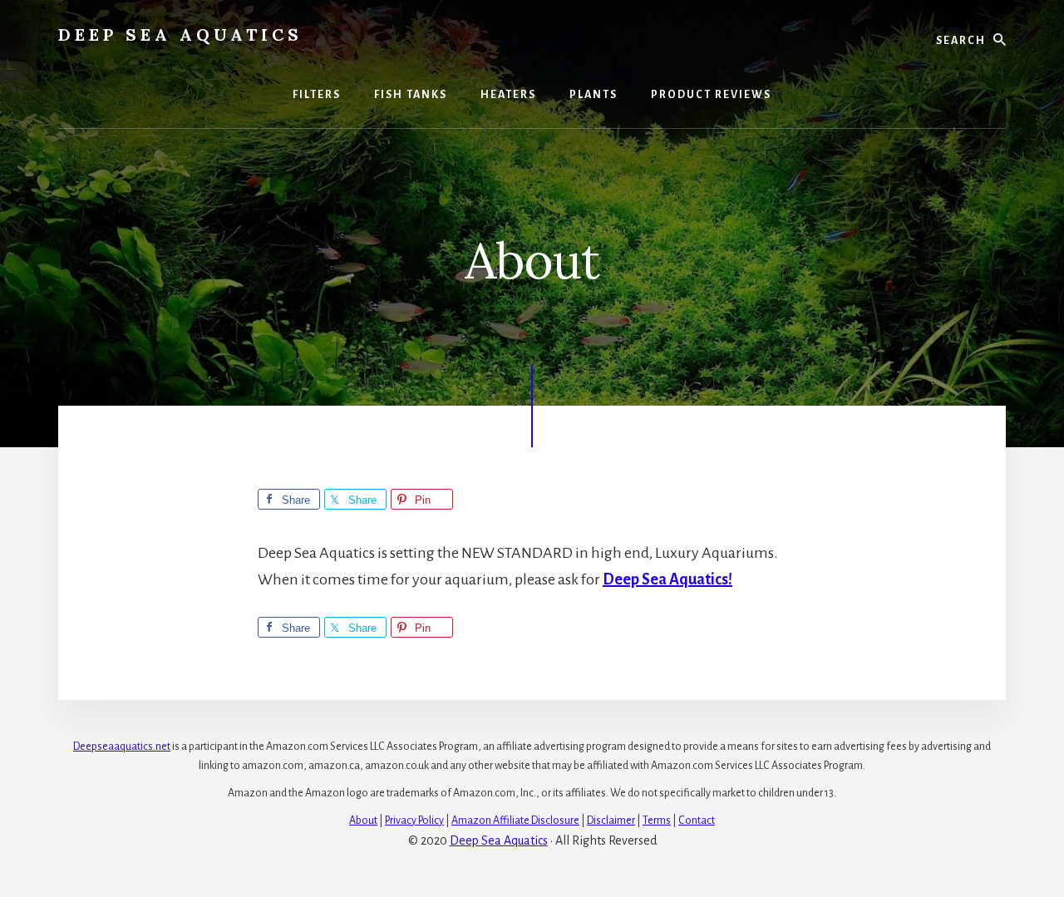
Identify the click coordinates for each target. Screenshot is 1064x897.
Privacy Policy (414, 820)
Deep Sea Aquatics (180, 34)
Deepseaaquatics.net (121, 746)
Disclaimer (611, 820)
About (363, 820)
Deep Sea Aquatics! (667, 579)
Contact (696, 820)
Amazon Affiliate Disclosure (515, 820)
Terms (657, 820)
